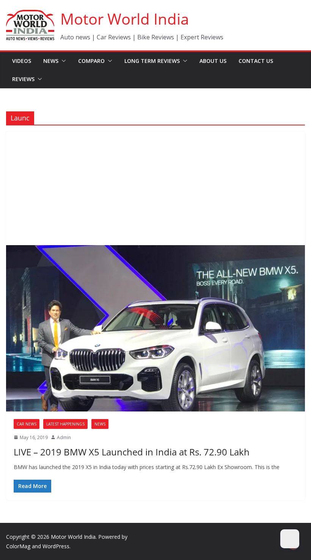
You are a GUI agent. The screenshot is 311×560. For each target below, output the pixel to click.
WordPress (55, 546)
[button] (62, 61)
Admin (64, 437)
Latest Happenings (65, 424)
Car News (26, 424)
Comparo (91, 60)
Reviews (23, 79)
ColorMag (18, 546)
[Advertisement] (155, 188)
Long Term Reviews (152, 60)
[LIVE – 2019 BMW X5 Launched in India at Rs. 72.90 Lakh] (155, 328)
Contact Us (256, 60)
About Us (212, 60)
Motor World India (124, 18)
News (50, 60)
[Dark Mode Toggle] (290, 539)
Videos (21, 60)
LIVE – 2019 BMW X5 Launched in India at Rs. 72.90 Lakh (132, 452)
